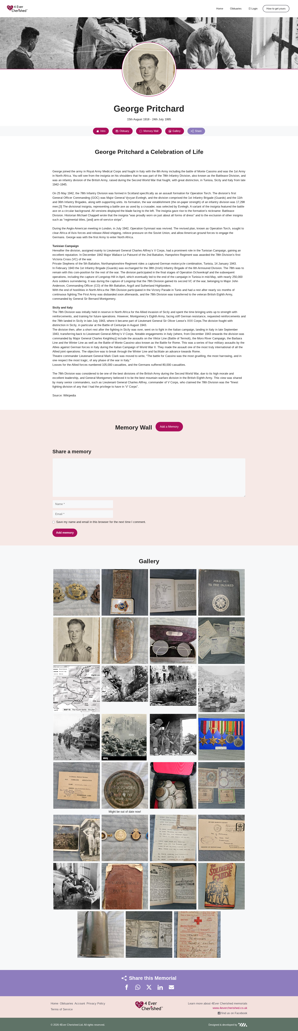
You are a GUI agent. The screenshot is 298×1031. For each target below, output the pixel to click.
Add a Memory (169, 426)
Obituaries (236, 8)
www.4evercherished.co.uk (230, 1008)
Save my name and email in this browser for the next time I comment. (101, 522)
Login (254, 8)
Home (219, 8)
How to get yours (276, 8)
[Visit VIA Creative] (227, 1025)
